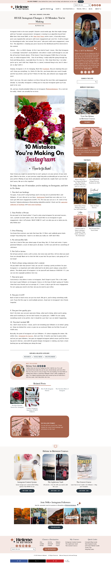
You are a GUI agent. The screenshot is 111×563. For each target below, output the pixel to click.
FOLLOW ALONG (55, 527)
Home (31, 14)
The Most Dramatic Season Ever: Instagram (17, 406)
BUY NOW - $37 (55, 490)
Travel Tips (88, 547)
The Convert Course (84, 482)
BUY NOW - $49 (84, 490)
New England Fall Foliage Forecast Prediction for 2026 (94, 181)
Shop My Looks (89, 549)
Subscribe (81, 1)
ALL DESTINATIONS (50, 549)
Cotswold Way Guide (91, 542)
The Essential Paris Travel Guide (94, 229)
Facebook (46, 69)
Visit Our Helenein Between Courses (87, 117)
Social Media (38, 356)
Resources (39, 14)
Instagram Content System (27, 482)
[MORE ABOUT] (88, 68)
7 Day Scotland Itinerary (94, 206)
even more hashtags (34, 204)
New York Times (39, 36)
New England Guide (91, 544)
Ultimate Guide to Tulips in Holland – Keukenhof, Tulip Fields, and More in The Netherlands (80, 232)
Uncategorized (50, 356)
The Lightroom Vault (55, 482)
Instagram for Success (26, 336)
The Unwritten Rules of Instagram (62, 389)
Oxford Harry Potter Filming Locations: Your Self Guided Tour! (80, 207)
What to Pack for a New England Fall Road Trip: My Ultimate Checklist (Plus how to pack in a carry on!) (80, 182)
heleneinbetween (52, 89)
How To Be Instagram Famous (47, 389)
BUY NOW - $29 (27, 490)
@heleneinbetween (70, 505)
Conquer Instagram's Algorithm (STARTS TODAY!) (32, 410)
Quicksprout (41, 197)
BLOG (34, 14)
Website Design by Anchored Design (68, 555)
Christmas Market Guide (92, 545)
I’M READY (87, 122)
